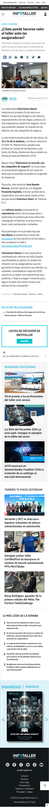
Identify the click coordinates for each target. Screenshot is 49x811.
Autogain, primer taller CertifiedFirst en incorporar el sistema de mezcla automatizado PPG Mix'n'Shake (24, 561)
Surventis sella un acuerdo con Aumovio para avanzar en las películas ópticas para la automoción (22, 656)
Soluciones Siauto (20, 294)
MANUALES (32, 686)
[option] (24, 716)
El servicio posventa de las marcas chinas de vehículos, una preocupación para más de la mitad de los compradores (23, 636)
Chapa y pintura (9, 24)
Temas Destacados (10, 2)
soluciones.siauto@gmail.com (17, 246)
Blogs (44, 2)
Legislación (22, 2)
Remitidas (30, 2)
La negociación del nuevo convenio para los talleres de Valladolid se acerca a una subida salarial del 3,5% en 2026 (23, 646)
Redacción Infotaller (13, 98)
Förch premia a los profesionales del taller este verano (24, 398)
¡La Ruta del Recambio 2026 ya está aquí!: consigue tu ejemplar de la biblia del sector (23, 432)
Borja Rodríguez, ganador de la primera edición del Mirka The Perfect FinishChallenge (23, 599)
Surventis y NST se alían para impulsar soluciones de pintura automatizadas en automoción (22, 522)
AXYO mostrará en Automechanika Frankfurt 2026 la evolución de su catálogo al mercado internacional (24, 471)
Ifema (39, 294)
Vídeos (38, 2)
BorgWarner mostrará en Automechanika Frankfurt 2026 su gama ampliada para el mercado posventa (22, 667)
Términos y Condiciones (24, 788)
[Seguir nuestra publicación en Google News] (4, 57)
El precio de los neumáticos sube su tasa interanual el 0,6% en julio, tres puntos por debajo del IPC (22, 625)
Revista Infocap (9, 7)
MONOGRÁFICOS (11, 686)
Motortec (32, 294)
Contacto (24, 776)
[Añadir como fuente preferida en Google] (44, 785)
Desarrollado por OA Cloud (24, 802)
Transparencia (24, 785)
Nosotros (24, 779)
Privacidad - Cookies (24, 792)
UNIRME (24, 341)
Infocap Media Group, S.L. (28, 798)
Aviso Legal (24, 782)
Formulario (7, 238)
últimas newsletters (28, 7)
